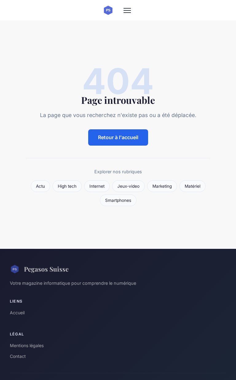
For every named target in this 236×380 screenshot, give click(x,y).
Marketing (162, 186)
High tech (67, 186)
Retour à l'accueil (118, 137)
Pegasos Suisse (46, 268)
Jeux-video (128, 186)
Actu (40, 186)
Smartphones (118, 200)
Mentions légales (27, 345)
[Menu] (127, 10)
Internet (96, 186)
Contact (18, 356)
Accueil (17, 312)
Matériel (192, 186)
